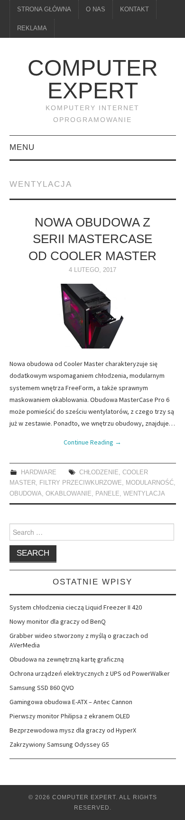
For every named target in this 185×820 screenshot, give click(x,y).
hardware (38, 472)
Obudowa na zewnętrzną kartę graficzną (66, 659)
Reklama (32, 28)
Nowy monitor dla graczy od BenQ (57, 621)
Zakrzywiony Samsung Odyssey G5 (59, 744)
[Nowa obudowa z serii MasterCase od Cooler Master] (92, 316)
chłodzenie (99, 472)
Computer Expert (93, 79)
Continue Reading (92, 442)
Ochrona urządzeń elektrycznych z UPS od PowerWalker (89, 673)
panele (107, 493)
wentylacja (144, 493)
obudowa (25, 493)
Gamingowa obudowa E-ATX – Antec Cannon (70, 702)
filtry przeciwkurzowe (80, 483)
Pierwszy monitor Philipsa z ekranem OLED (69, 716)
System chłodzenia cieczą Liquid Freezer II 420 (75, 607)
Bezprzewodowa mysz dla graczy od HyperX (72, 730)
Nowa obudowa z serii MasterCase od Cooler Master (92, 239)
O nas (95, 9)
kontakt (134, 9)
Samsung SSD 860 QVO (41, 687)
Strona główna (44, 9)
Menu (22, 147)
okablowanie (69, 493)
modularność (150, 483)
